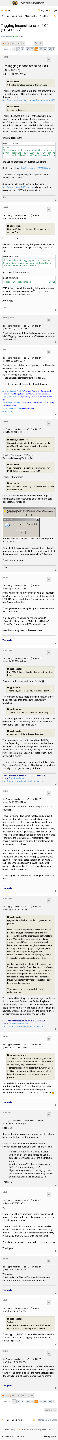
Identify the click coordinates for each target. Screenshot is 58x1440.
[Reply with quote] (49, 59)
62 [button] (28, 49)
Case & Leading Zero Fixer (11, 408)
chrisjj (5, 57)
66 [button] (45, 49)
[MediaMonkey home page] (15, 3)
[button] (14, 49)
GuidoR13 (6, 1112)
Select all (13, 144)
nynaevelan (7, 650)
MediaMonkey (32, 3)
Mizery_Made (8, 318)
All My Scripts (7, 411)
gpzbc (5, 577)
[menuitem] (8, 10)
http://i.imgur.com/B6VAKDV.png (35, 168)
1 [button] (22, 49)
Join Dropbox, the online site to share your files (22, 781)
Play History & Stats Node (11, 403)
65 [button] (41, 49)
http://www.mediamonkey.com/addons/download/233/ (29, 100)
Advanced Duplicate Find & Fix (13, 391)
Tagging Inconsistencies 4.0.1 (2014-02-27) (25, 27)
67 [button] (50, 49)
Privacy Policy (50, 1436)
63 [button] (32, 49)
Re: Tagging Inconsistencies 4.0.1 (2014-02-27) (25, 68)
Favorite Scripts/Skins (18, 778)
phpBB (19, 1429)
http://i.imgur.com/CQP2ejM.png (17, 187)
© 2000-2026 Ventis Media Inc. (15, 1436)
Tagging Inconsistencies (10, 397)
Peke (15, 36)
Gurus (21, 36)
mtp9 (4, 1192)
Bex (4, 350)
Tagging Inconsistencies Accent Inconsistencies (22, 1121)
